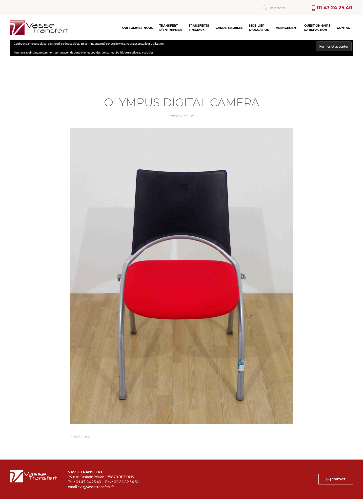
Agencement (287, 28)
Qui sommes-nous (137, 28)
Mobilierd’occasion (259, 28)
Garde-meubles (229, 28)
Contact (344, 28)
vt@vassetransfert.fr (97, 486)
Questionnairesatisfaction (317, 28)
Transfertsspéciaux (199, 28)
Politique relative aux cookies (134, 52)
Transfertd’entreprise (170, 28)
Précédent (82, 437)
